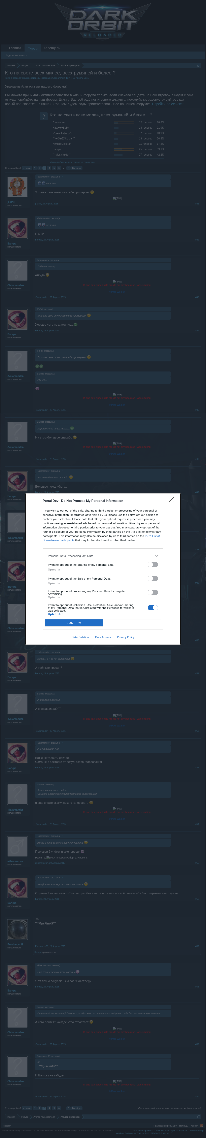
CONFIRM (74, 622)
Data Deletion (80, 637)
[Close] (172, 501)
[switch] (153, 564)
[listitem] (103, 556)
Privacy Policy (126, 637)
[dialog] (103, 569)
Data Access (103, 637)
